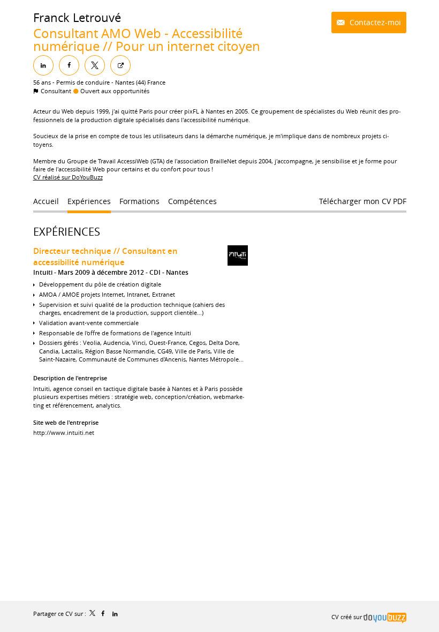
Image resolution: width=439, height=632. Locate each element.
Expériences (66, 231)
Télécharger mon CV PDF (362, 201)
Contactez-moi (374, 22)
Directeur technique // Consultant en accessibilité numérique (105, 256)
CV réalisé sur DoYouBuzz (68, 177)
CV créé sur (347, 617)
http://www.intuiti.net (63, 432)
